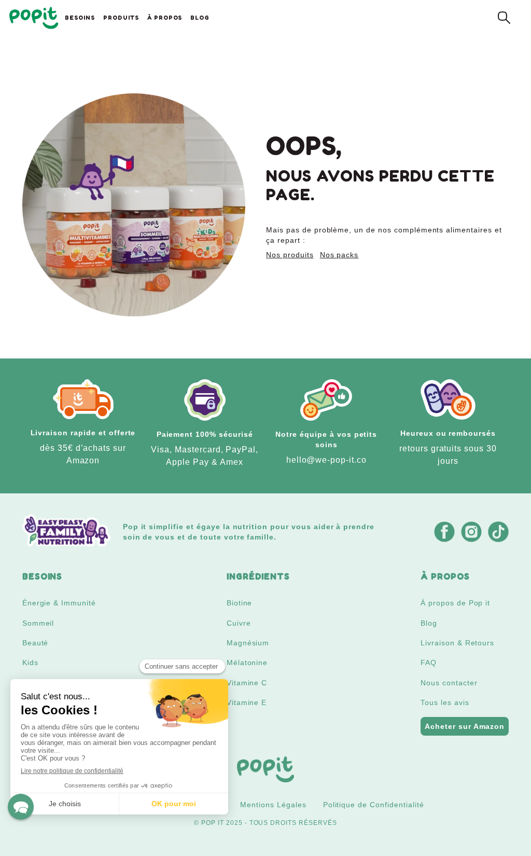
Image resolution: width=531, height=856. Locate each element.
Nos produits (290, 255)
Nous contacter (449, 683)
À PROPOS (165, 17)
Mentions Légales (273, 804)
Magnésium (248, 643)
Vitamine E (247, 702)
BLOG (199, 17)
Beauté (35, 643)
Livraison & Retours (457, 643)
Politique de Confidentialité (373, 804)
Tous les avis (445, 702)
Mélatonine (247, 662)
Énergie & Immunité (59, 603)
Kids (30, 662)
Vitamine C (247, 683)
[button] (21, 807)
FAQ (429, 662)
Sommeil (38, 623)
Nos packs (339, 255)
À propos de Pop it (455, 603)
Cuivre (239, 623)
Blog (429, 623)
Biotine (240, 603)
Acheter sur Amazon (465, 726)
